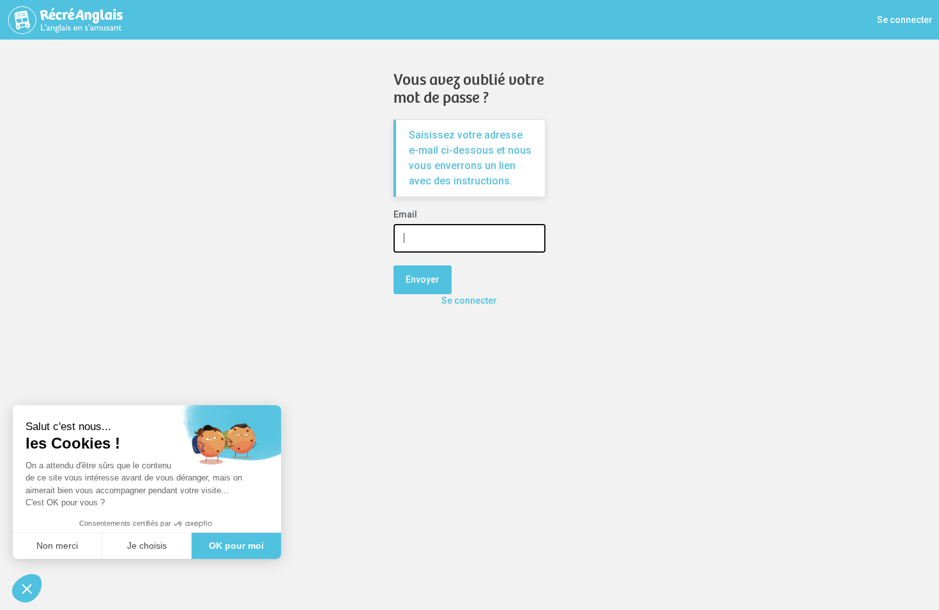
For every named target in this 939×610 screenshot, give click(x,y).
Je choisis (147, 545)
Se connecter (905, 20)
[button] (26, 588)
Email (405, 214)
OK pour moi (236, 545)
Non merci (57, 545)
